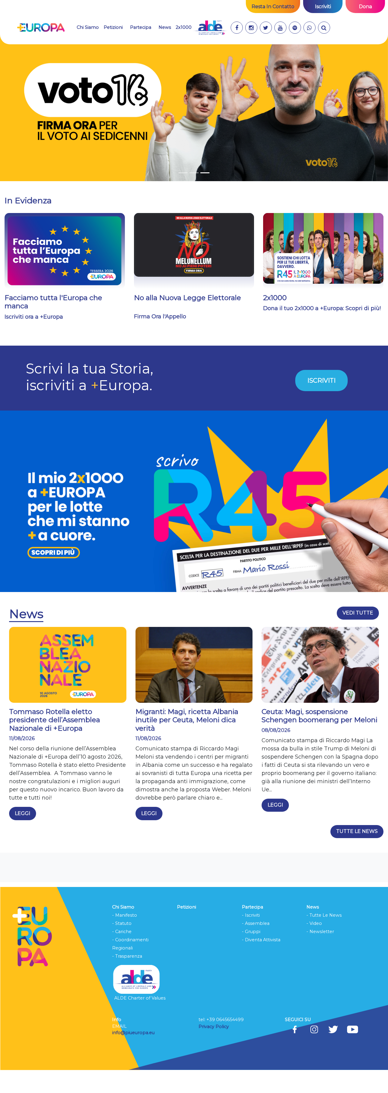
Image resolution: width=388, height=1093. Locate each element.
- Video (314, 946)
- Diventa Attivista (261, 962)
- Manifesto (124, 937)
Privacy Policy (214, 1049)
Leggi (22, 836)
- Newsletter (320, 954)
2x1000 (184, 27)
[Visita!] (237, 28)
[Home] (41, 27)
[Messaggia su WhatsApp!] (309, 28)
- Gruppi (251, 954)
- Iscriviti (251, 937)
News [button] (165, 27)
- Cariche (122, 954)
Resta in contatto (273, 6)
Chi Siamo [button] (88, 27)
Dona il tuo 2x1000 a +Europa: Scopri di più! (322, 331)
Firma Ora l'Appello (160, 339)
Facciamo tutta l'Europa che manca (53, 324)
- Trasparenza (127, 978)
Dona (365, 6)
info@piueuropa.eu (133, 1055)
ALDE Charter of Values (140, 1021)
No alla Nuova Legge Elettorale (187, 320)
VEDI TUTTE (358, 635)
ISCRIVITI (321, 403)
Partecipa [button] (140, 27)
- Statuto (122, 946)
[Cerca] (324, 28)
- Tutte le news (324, 937)
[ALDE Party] (210, 28)
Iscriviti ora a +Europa (34, 339)
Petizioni (113, 27)
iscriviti (323, 6)
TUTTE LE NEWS (357, 854)
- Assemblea (255, 946)
